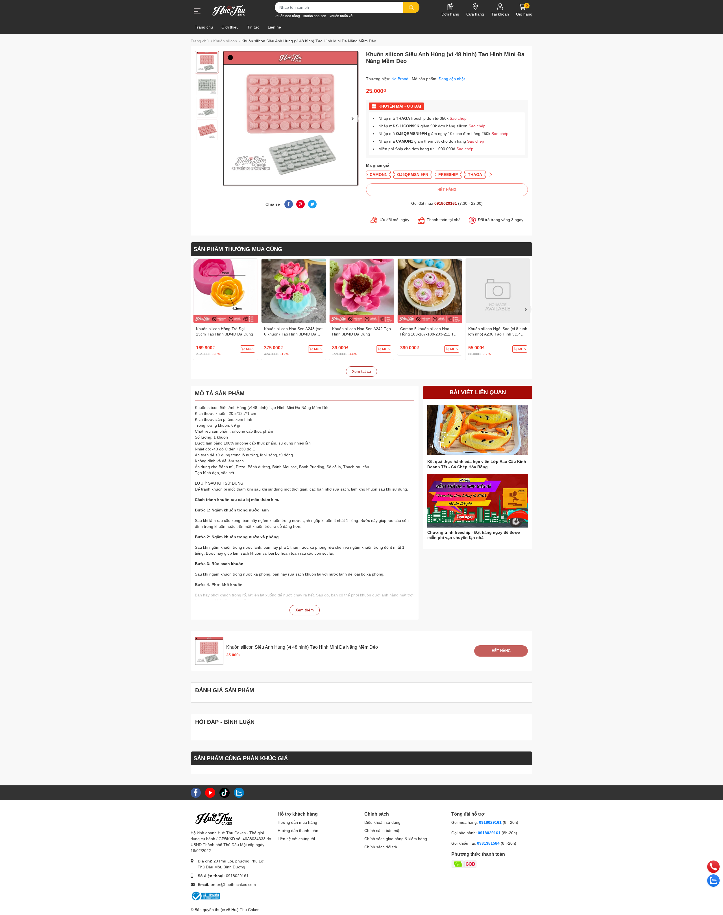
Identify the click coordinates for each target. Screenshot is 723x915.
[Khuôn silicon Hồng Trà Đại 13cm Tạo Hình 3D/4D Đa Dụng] (225, 291)
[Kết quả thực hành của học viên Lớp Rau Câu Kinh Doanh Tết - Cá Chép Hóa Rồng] (477, 430)
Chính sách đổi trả (380, 847)
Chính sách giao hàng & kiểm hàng (395, 838)
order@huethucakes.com (233, 884)
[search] (411, 7)
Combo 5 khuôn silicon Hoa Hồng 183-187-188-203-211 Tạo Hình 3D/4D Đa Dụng (429, 334)
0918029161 (445, 203)
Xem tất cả (361, 371)
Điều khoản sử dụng (382, 822)
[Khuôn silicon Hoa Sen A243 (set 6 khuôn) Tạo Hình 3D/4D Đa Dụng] (293, 291)
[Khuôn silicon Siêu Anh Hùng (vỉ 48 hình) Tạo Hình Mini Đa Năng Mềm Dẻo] (291, 118)
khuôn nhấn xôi (341, 16)
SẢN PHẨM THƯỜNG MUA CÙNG (237, 249)
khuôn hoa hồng (287, 16)
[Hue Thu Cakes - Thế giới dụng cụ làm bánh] (228, 10)
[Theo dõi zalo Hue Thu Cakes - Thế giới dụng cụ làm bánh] (239, 792)
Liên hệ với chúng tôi (296, 838)
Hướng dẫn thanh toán (298, 830)
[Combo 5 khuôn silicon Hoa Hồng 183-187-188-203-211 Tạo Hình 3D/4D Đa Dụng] (429, 291)
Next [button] (352, 118)
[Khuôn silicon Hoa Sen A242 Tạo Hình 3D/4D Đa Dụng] (361, 291)
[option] (207, 62)
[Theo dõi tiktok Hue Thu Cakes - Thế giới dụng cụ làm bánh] (224, 792)
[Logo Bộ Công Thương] (205, 896)
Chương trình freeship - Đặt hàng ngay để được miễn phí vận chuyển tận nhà (473, 535)
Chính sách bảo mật (382, 830)
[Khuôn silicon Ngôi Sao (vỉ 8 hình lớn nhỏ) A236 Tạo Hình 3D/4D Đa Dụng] (497, 291)
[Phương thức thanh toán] (486, 864)
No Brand (400, 79)
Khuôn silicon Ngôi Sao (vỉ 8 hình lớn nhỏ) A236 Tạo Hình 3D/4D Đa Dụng (497, 334)
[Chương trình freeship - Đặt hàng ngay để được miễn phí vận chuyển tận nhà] (477, 501)
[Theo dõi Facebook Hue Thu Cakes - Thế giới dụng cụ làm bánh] (196, 792)
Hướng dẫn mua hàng (297, 822)
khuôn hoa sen (314, 16)
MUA (250, 349)
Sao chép (458, 118)
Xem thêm (304, 610)
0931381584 (489, 843)
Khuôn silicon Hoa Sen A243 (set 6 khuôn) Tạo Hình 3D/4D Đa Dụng (293, 334)
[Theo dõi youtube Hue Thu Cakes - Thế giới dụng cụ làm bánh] (210, 792)
